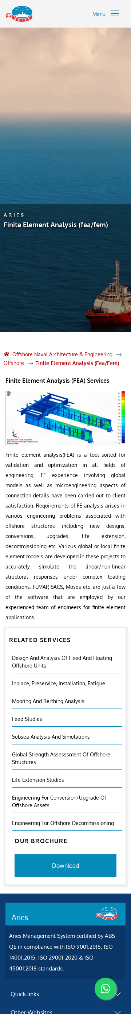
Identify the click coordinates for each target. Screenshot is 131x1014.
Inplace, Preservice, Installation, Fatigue (58, 683)
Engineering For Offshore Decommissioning (63, 823)
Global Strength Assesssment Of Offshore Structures (61, 758)
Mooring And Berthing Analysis (48, 701)
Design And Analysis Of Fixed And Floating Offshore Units (62, 662)
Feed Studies (27, 719)
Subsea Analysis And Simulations (51, 737)
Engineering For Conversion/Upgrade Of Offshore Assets (59, 801)
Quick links (25, 994)
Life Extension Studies (38, 780)
